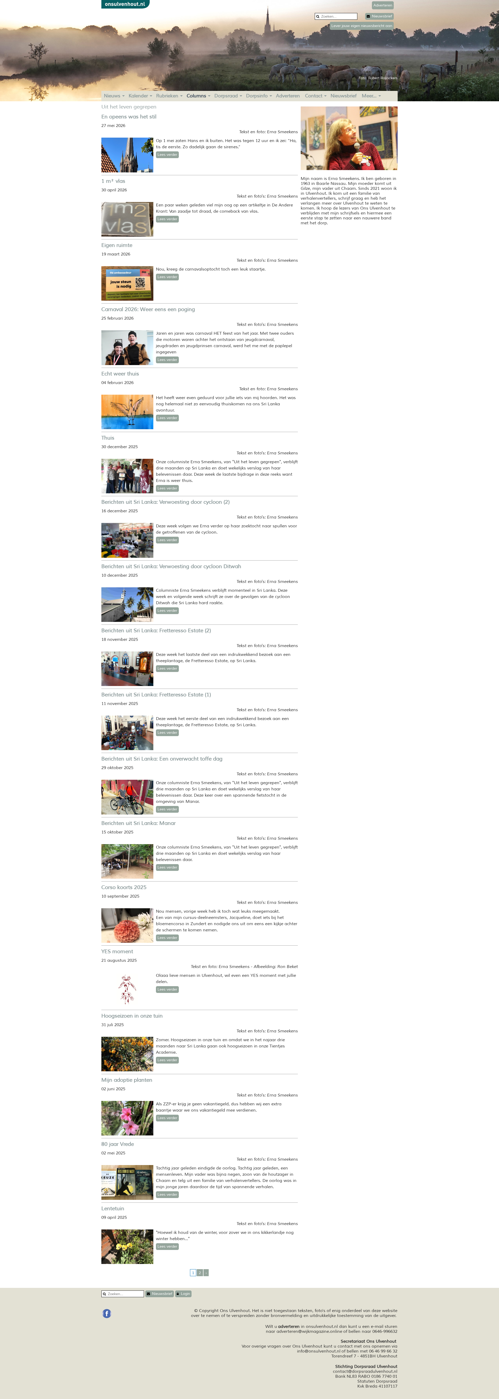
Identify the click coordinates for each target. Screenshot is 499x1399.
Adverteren (288, 96)
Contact (313, 96)
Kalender (138, 96)
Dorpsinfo (257, 96)
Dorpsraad (226, 96)
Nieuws (112, 96)
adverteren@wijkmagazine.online (309, 1331)
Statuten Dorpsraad (377, 1381)
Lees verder (167, 154)
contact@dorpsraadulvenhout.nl (365, 1371)
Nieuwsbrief (381, 16)
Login (184, 1294)
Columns (196, 96)
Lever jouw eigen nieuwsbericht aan (361, 26)
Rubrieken (167, 96)
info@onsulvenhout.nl (318, 1351)
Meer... (369, 96)
